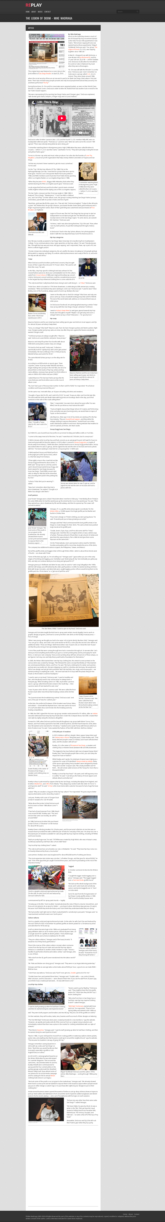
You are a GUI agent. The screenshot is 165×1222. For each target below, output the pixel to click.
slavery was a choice (62, 737)
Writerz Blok (54, 511)
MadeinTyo (38, 784)
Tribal (82, 283)
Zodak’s (73, 973)
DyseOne (40, 1030)
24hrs (48, 784)
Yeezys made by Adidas (84, 761)
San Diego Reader (45, 73)
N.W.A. (44, 182)
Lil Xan (50, 786)
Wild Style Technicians (76, 1006)
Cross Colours (41, 275)
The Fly (45, 83)
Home (28, 11)
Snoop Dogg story (80, 442)
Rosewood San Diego (78, 745)
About (33, 11)
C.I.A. (88, 74)
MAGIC (53, 1076)
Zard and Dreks (78, 880)
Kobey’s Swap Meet (62, 310)
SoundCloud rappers (73, 419)
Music (40, 11)
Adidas (95, 714)
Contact (47, 11)
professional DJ (85, 57)
